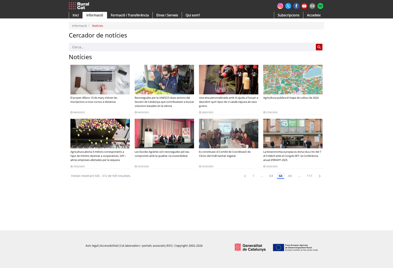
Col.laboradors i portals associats (142, 246)
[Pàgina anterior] (245, 176)
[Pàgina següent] (319, 176)
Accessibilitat (109, 246)
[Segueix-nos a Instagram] (280, 5)
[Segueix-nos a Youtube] (304, 6)
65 (290, 176)
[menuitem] (129, 15)
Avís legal (92, 246)
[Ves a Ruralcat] (80, 6)
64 (280, 176)
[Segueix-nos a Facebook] (296, 5)
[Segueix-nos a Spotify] (320, 5)
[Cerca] (319, 47)
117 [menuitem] (309, 176)
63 (271, 176)
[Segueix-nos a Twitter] (288, 5)
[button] (75, 15)
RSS (169, 246)
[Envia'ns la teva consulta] (312, 5)
